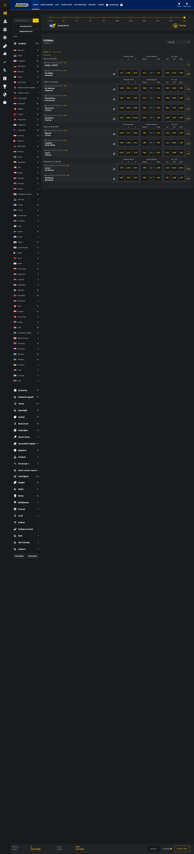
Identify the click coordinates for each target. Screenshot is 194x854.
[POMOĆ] (121, 5)
